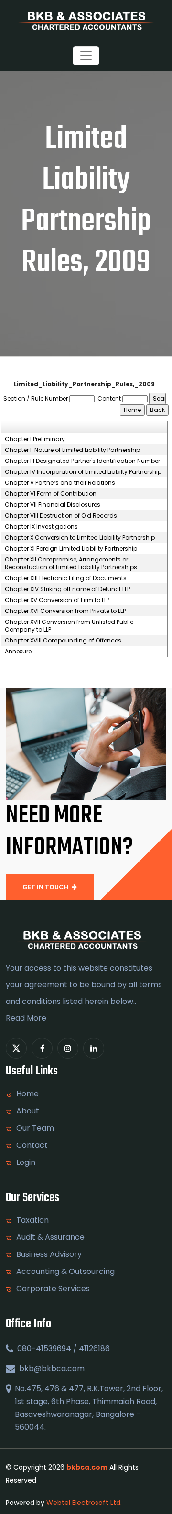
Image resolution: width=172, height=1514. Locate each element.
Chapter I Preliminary (35, 439)
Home (27, 1094)
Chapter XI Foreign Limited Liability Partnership (71, 548)
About (27, 1111)
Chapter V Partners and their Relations (60, 483)
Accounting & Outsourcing (65, 1271)
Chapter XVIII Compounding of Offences (63, 640)
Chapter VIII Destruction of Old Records (61, 516)
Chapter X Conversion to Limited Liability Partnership (80, 537)
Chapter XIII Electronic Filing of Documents (66, 578)
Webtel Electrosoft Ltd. (84, 1502)
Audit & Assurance (50, 1237)
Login (25, 1162)
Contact (32, 1145)
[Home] (86, 20)
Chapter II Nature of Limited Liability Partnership (72, 450)
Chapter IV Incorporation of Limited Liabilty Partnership (83, 472)
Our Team (35, 1128)
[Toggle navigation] (86, 55)
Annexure (18, 651)
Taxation (32, 1220)
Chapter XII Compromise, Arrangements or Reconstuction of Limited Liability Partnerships (71, 563)
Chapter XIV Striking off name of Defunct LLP (67, 589)
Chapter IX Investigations (41, 527)
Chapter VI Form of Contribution (51, 494)
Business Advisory (49, 1254)
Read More (26, 1018)
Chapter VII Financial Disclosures (52, 505)
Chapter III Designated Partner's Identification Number (82, 461)
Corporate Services (53, 1288)
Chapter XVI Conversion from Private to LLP (65, 611)
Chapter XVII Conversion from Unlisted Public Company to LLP (69, 625)
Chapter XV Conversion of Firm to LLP (57, 600)
